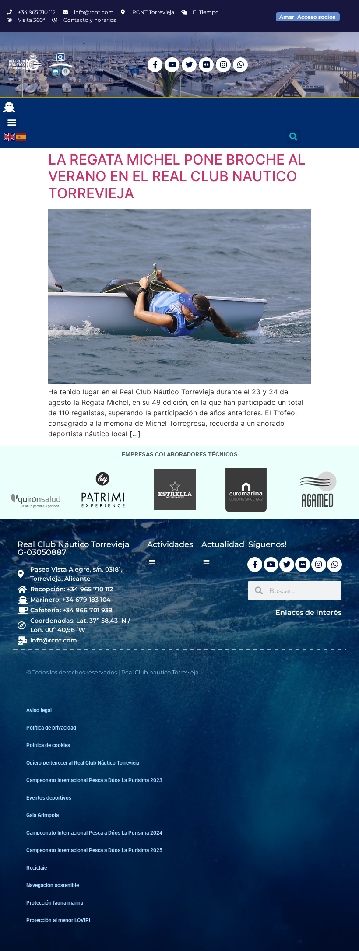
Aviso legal (39, 710)
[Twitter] (189, 64)
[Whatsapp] (240, 64)
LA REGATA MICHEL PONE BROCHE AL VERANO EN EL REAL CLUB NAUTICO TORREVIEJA (177, 176)
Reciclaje (36, 868)
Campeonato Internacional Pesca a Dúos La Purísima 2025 (94, 850)
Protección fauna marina (54, 903)
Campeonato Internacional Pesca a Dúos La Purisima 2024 (94, 833)
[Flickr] (206, 64)
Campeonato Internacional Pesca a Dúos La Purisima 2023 (94, 780)
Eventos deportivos (48, 798)
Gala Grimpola (42, 815)
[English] (10, 136)
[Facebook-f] (155, 64)
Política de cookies (48, 745)
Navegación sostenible (52, 885)
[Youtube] (172, 64)
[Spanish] (21, 136)
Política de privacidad (51, 728)
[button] (11, 122)
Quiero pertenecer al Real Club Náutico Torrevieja (82, 763)
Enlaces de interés (308, 612)
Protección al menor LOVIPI (58, 920)
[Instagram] (223, 64)
